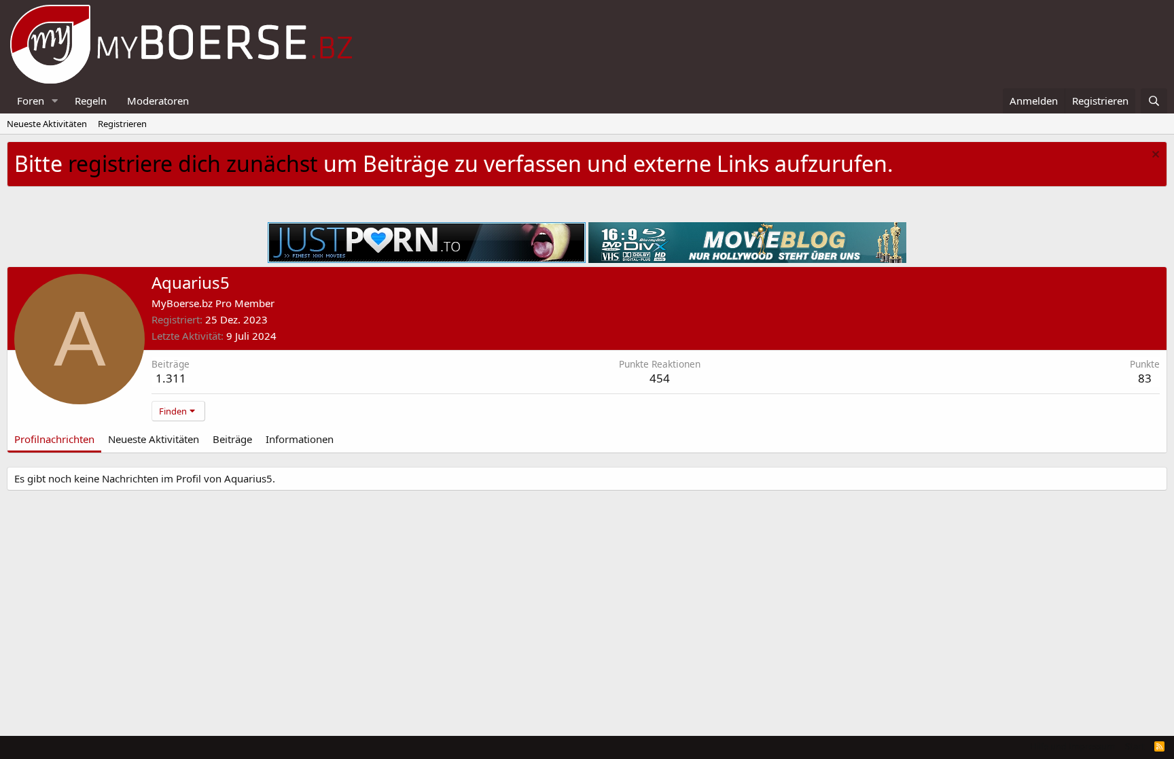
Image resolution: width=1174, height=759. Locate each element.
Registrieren (122, 124)
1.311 (171, 378)
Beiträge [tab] (232, 439)
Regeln (91, 100)
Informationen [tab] (300, 439)
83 (1145, 378)
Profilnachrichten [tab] (54, 439)
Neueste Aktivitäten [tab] (153, 439)
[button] (55, 100)
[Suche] (1154, 100)
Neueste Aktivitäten (47, 124)
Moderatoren (158, 100)
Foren (30, 100)
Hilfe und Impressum (1072, 746)
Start (1135, 746)
